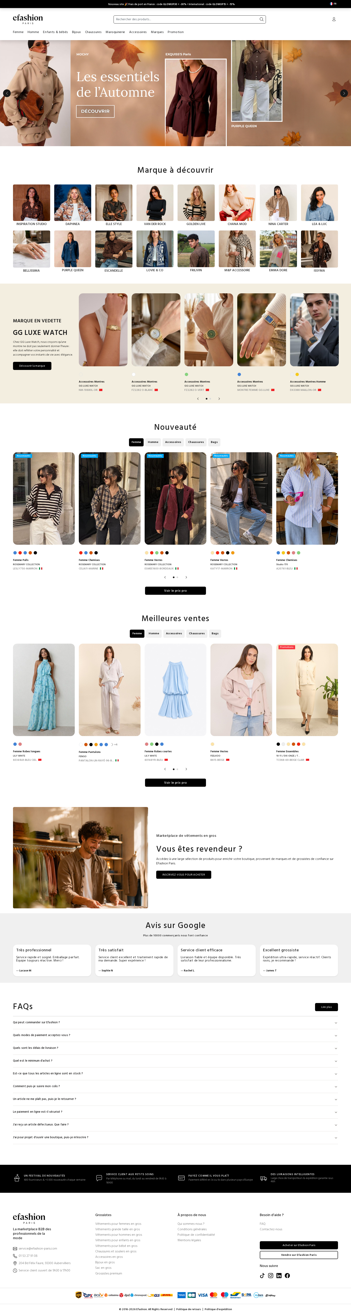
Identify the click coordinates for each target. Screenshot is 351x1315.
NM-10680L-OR (88, 334)
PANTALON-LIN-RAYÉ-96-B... (96, 705)
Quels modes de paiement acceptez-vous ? (41, 979)
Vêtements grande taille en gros (117, 1174)
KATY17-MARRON (221, 513)
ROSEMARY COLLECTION (26, 509)
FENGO (83, 701)
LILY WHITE (19, 700)
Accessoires (138, 32)
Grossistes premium (108, 1218)
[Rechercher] (262, 19)
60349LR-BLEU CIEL (25, 704)
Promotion (176, 32)
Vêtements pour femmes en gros (118, 1168)
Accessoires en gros (109, 1202)
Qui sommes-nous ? (191, 1168)
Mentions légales (189, 1185)
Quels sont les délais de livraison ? (35, 992)
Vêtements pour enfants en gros (117, 1185)
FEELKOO (215, 700)
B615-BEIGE (217, 704)
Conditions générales (192, 1174)
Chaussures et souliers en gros (115, 1196)
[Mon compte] (334, 20)
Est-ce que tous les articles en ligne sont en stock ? (48, 1018)
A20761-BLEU (284, 513)
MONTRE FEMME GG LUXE (253, 334)
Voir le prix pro (175, 535)
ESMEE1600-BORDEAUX (159, 513)
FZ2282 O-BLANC (142, 334)
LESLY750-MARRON (25, 513)
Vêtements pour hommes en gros (118, 1179)
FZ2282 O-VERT (194, 334)
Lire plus (326, 951)
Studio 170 (282, 509)
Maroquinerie (115, 32)
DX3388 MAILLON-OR (303, 334)
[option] (175, 42)
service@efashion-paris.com (38, 1193)
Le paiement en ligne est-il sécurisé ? (37, 1056)
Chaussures (93, 32)
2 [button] (210, 343)
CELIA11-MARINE (88, 513)
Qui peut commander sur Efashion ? (36, 967)
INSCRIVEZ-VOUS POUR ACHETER (183, 819)
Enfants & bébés (55, 32)
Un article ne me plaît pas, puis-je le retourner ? (44, 1043)
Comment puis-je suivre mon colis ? (36, 1031)
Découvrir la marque (32, 310)
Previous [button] (7, 65)
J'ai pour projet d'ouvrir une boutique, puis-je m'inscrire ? (50, 1082)
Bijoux (76, 32)
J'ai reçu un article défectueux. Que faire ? (41, 1069)
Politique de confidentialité (196, 1179)
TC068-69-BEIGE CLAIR (290, 704)
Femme (18, 32)
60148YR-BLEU (154, 704)
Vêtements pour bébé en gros (116, 1191)
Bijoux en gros (105, 1207)
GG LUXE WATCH (88, 330)
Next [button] (344, 65)
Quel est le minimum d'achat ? (32, 1005)
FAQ (262, 1168)
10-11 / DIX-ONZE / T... (288, 700)
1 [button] (206, 343)
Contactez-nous (271, 1174)
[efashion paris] (28, 19)
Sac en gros (103, 1212)
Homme (33, 32)
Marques (157, 32)
